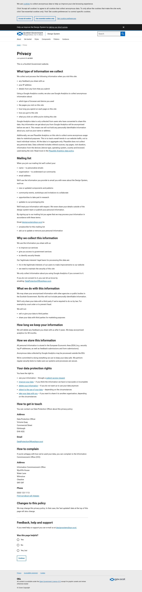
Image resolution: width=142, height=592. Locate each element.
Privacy (19, 573)
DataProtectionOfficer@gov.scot (38, 281)
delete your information (28, 386)
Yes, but (24, 550)
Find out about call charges (28, 496)
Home (18, 45)
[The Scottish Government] (117, 579)
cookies (26, 4)
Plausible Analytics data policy (61, 151)
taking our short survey (58, 27)
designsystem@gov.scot (32, 222)
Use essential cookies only (45, 18)
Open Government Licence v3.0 (50, 581)
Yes (22, 540)
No (22, 545)
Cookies (42, 573)
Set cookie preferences (66, 18)
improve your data (26, 382)
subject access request (55, 378)
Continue (21, 558)
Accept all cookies (24, 18)
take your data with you (28, 393)
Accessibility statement (31, 573)
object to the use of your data (31, 389)
